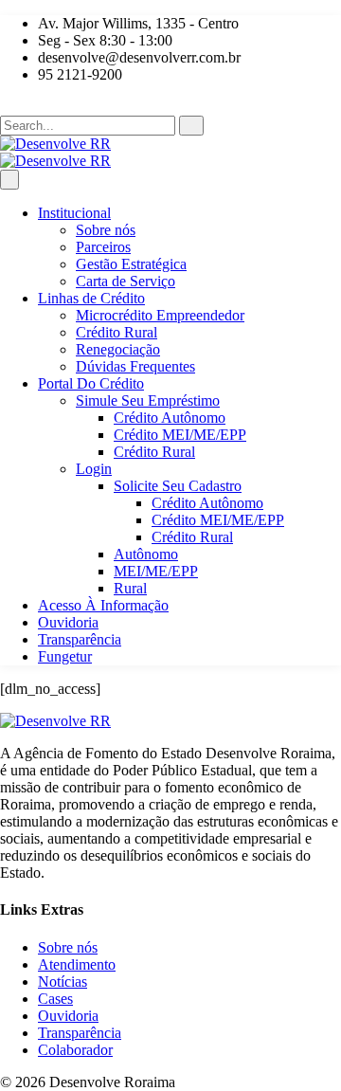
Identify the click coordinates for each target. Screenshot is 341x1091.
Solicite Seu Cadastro (178, 486)
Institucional (74, 213)
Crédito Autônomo (169, 417)
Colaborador (75, 1050)
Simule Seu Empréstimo (148, 400)
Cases (55, 999)
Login (94, 469)
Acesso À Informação (103, 605)
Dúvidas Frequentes (135, 366)
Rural (130, 588)
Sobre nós (105, 230)
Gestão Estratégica (131, 264)
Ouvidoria (68, 622)
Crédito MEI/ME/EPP (180, 435)
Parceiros (103, 247)
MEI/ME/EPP (156, 571)
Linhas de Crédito (91, 298)
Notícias (62, 981)
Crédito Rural (116, 332)
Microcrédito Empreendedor (160, 315)
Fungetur (65, 656)
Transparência (79, 639)
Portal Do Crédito (91, 383)
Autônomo (146, 554)
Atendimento (77, 964)
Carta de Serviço (125, 281)
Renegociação (118, 349)
